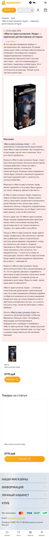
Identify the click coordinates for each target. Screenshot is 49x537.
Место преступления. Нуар (17, 144)
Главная (5, 18)
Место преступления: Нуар (14, 444)
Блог (13, 18)
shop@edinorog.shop (16, 518)
